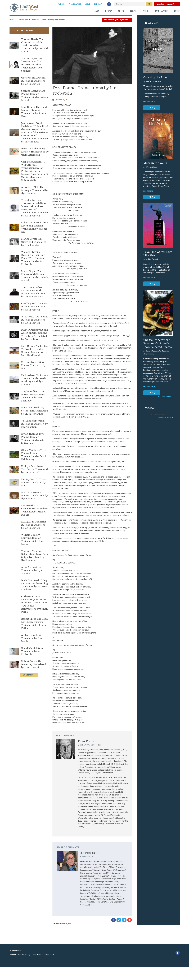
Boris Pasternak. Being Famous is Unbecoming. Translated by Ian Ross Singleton (34, 585)
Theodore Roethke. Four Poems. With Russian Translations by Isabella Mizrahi (33, 292)
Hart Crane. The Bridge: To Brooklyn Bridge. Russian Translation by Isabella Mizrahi (34, 350)
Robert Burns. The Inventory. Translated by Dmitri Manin (33, 664)
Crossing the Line (155, 77)
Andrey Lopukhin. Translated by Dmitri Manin (33, 638)
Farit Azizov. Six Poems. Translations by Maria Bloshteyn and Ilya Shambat (34, 380)
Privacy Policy (15, 951)
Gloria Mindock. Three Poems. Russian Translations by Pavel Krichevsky (34, 454)
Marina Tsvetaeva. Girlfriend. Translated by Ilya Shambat (33, 241)
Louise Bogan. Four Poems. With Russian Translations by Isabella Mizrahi (34, 276)
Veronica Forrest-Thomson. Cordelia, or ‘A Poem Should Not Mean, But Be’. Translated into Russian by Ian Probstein (35, 208)
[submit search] (149, 4)
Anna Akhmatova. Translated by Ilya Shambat (31, 570)
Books (177, 11)
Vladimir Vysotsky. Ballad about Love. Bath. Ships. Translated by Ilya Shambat (34, 555)
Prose (121, 11)
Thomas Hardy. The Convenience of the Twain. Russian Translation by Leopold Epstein (34, 45)
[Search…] (129, 4)
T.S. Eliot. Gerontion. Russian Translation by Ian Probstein (34, 423)
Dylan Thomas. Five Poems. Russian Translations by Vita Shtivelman (32, 438)
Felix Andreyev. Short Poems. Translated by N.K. (33, 365)
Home (12, 20)
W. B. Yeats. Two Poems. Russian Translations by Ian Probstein (34, 319)
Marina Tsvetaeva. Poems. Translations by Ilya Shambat (34, 495)
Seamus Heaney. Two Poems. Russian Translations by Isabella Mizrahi (34, 95)
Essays (133, 11)
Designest (50, 955)
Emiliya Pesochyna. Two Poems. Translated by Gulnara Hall (34, 469)
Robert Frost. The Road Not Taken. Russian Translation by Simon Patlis (34, 623)
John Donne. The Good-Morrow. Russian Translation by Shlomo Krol (34, 111)
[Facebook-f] (109, 4)
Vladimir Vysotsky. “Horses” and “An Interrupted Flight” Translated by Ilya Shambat (32, 64)
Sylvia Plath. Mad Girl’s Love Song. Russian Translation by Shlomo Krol (34, 227)
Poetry (108, 11)
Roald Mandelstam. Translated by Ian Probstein (32, 651)
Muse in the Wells (155, 163)
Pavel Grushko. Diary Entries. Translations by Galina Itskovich (35, 151)
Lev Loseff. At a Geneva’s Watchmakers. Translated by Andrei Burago (34, 510)
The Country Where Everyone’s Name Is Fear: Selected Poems (157, 343)
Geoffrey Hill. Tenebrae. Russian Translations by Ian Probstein (34, 306)
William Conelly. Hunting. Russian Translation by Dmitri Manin (33, 539)
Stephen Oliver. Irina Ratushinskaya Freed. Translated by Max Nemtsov (33, 396)
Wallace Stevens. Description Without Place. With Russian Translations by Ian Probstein (33, 258)
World (145, 11)
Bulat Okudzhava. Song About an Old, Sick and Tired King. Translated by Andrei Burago (34, 334)
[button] (113, 920)
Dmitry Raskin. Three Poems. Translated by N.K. (33, 482)
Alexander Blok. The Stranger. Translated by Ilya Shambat (34, 190)
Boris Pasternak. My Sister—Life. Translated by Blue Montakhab (34, 410)
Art (97, 11)
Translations (161, 11)
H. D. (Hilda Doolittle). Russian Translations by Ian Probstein (33, 524)
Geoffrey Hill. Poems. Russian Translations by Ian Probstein (33, 80)
